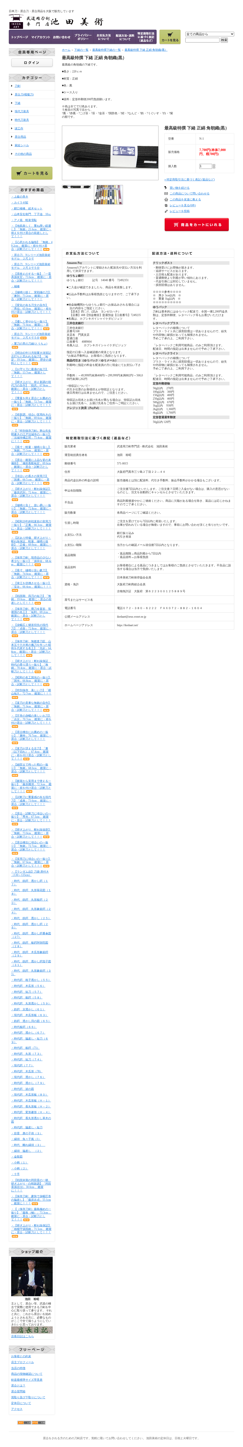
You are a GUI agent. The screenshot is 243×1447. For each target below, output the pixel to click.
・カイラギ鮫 (19, 202)
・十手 (15, 1174)
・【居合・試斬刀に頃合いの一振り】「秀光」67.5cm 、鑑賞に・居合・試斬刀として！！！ (31, 817)
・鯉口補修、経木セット (26, 208)
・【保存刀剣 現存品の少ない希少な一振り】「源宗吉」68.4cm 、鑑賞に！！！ (31, 561)
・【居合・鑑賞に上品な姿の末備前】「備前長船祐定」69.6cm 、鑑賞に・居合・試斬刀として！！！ (31, 465)
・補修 (15, 286)
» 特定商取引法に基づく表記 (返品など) (189, 179)
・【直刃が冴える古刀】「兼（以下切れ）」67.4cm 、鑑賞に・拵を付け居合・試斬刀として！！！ (31, 754)
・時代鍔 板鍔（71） (25, 1048)
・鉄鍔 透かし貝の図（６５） (31, 1021)
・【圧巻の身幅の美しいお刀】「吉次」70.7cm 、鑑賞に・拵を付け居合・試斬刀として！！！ (31, 719)
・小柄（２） (19, 1168)
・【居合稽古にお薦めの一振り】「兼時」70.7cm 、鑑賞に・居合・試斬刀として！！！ (31, 735)
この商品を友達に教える (185, 199)
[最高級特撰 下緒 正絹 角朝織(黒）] (110, 178)
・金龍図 (17, 1156)
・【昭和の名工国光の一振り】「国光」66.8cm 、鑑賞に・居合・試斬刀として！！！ (31, 681)
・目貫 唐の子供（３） (26, 1133)
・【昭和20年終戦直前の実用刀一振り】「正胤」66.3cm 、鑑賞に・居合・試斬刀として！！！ (31, 525)
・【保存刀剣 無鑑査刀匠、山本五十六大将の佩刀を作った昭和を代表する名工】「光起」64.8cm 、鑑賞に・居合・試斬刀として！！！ (31, 648)
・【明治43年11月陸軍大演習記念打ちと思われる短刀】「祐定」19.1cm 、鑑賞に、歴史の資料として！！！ (31, 358)
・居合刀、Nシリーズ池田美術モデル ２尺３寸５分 (30, 266)
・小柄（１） (19, 1162)
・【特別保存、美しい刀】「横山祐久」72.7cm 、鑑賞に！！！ (31, 692)
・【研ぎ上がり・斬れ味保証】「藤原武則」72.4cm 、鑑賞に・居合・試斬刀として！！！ (31, 492)
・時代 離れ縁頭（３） (28, 1145)
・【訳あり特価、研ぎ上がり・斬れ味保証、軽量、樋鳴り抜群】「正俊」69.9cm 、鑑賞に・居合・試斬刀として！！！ (31, 543)
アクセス (17, 1409)
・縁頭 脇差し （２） (26, 1151)
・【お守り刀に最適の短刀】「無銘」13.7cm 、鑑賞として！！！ (29, 373)
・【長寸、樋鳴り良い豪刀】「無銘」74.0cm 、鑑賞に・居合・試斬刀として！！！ (30, 574)
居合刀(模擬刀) (24, 94)
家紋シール (22, 145)
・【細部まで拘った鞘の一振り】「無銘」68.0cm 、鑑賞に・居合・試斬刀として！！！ (31, 768)
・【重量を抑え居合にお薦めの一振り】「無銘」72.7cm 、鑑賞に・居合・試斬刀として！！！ (31, 402)
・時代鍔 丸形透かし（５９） (31, 1003)
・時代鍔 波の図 (22, 1089)
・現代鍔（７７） (22, 1065)
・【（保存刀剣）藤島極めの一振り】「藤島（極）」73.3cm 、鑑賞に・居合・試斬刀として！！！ (31, 1214)
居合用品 (20, 136)
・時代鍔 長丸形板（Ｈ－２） (31, 1106)
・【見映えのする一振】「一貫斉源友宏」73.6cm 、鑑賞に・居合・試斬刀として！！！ (31, 277)
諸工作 (19, 128)
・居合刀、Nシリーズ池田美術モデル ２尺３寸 (30, 256)
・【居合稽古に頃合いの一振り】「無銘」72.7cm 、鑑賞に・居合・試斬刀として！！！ (31, 846)
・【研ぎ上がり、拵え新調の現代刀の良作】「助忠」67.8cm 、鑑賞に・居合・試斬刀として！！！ (31, 387)
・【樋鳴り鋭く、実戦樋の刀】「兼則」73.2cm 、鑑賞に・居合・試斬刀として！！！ (31, 296)
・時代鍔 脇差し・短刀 (26, 1127)
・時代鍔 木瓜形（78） (26, 1071)
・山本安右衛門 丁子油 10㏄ (31, 214)
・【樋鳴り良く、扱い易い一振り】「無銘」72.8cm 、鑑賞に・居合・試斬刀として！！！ (31, 509)
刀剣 (17, 86)
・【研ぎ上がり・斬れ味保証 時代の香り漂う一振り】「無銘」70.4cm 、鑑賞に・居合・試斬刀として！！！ (31, 666)
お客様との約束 (21, 1356)
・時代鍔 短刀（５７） (26, 991)
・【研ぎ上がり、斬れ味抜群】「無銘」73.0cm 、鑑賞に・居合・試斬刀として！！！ (31, 833)
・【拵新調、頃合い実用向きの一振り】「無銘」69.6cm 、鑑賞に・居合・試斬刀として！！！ (31, 418)
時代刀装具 (22, 120)
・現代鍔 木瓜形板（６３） (29, 1015)
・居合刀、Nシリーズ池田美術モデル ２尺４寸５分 (30, 335)
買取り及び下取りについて (28, 1397)
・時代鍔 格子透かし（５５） (31, 980)
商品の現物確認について (26, 1374)
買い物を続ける (180, 187)
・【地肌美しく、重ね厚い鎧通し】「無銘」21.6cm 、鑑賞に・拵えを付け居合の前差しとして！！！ (31, 231)
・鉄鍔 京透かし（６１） (28, 1009)
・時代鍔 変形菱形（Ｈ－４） (31, 1112)
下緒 (17, 103)
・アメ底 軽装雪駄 (24, 220)
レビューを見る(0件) (183, 205)
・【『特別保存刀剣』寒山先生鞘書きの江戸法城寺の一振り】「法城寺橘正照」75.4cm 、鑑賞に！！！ (31, 436)
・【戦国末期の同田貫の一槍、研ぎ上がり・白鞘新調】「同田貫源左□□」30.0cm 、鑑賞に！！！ (31, 1185)
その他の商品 (23, 154)
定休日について (21, 1403)
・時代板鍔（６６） (24, 1027)
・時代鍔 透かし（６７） (28, 1032)
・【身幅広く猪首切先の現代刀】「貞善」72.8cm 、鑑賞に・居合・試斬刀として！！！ (31, 628)
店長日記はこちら (22, 1336)
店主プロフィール (22, 1362)
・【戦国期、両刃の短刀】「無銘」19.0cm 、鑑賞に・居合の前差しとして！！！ (31, 599)
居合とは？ (18, 1385)
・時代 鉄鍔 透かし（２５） (31, 918)
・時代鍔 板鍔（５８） (26, 997)
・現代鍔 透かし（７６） (28, 1077)
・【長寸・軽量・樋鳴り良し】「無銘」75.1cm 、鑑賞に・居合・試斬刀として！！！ (31, 450)
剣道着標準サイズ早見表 (26, 1379)
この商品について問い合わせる (190, 193)
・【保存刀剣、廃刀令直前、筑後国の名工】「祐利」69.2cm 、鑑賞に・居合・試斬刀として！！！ (31, 614)
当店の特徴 (18, 1368)
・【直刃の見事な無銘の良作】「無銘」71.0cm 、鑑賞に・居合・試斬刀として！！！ (31, 706)
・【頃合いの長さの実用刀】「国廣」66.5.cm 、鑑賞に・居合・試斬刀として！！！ (30, 479)
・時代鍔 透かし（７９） (28, 1083)
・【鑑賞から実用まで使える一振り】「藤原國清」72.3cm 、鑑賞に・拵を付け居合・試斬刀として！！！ (31, 786)
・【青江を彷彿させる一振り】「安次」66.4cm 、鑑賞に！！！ (31, 585)
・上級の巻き (19, 196)
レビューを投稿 (180, 211)
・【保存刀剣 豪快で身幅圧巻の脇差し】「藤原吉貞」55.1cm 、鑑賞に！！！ (31, 1200)
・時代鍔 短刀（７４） (26, 1059)
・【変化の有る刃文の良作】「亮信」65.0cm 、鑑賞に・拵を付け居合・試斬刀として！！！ (31, 308)
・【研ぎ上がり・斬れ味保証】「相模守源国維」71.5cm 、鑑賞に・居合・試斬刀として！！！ (31, 1229)
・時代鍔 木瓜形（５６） (28, 986)
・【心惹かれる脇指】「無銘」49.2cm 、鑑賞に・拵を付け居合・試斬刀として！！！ (31, 246)
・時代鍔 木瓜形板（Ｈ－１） (31, 1100)
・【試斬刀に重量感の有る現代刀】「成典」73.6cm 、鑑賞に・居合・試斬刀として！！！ (31, 800)
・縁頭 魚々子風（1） (26, 1139)
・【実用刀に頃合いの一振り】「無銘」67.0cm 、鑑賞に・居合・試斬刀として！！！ (31, 862)
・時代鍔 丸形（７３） (26, 1053)
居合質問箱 (18, 1391)
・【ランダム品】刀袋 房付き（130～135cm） (30, 873)
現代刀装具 (22, 111)
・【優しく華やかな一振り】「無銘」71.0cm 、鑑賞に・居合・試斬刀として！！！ (30, 325)
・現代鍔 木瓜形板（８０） (29, 1094)
